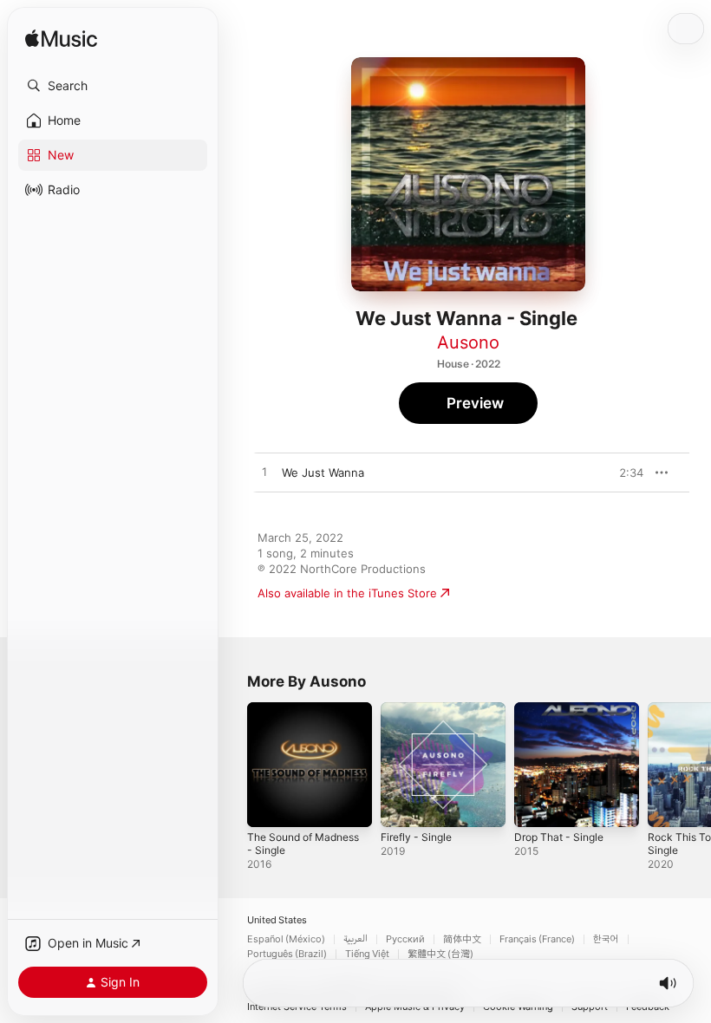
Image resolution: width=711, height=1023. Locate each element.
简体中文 (462, 939)
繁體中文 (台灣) (440, 954)
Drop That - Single (558, 837)
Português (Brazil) (287, 954)
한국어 (606, 939)
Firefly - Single (416, 837)
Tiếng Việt (367, 954)
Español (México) (286, 939)
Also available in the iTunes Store (347, 593)
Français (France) (537, 939)
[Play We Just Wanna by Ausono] (264, 472)
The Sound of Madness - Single (303, 844)
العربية (355, 939)
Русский (405, 939)
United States (277, 920)
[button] (112, 86)
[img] (61, 39)
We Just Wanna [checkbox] (323, 472)
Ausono (468, 342)
